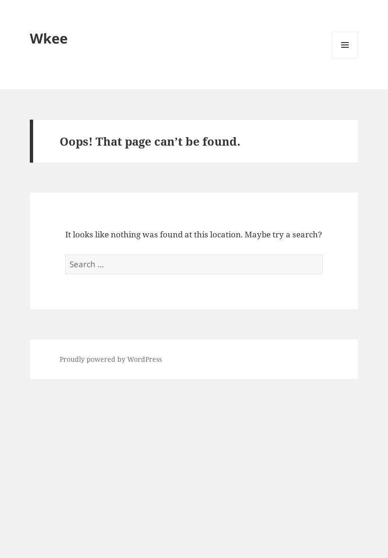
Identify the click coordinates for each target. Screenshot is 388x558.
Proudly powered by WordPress (111, 359)
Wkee (49, 38)
